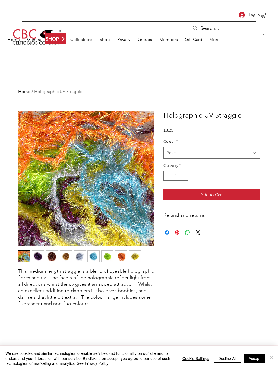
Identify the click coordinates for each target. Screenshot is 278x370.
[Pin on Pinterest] (177, 232)
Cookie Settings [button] (195, 358)
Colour (170, 141)
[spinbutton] (176, 175)
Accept (254, 358)
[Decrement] (167, 175)
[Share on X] (198, 232)
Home (24, 91)
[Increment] (184, 175)
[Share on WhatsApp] (187, 232)
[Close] (271, 358)
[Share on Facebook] (167, 232)
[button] (263, 15)
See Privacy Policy (92, 363)
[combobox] (211, 153)
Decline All (227, 358)
